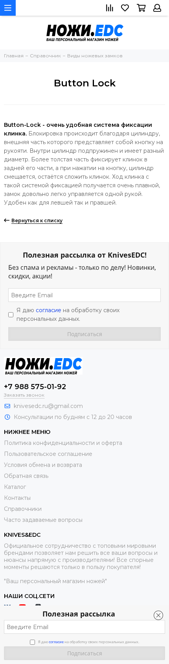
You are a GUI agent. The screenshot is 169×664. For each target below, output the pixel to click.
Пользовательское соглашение (48, 453)
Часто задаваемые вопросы (43, 519)
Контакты (17, 497)
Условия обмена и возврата (43, 464)
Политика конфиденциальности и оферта (63, 442)
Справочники (23, 508)
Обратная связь (26, 475)
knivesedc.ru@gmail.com (48, 406)
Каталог (15, 486)
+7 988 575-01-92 (35, 386)
